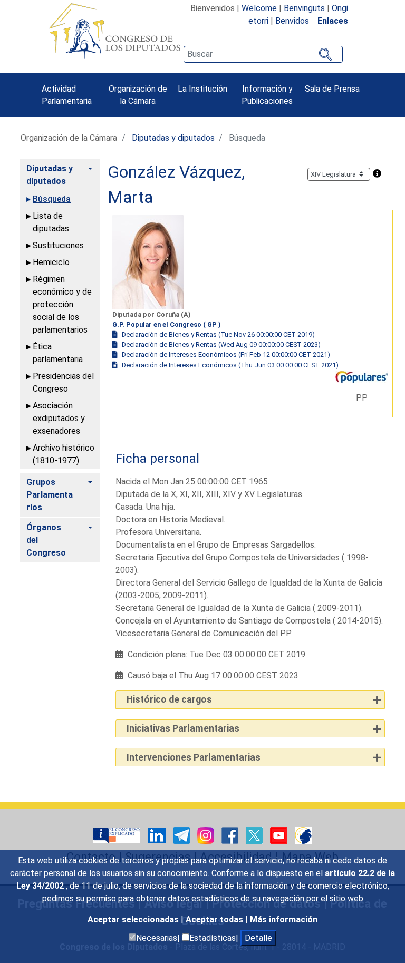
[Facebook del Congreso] (231, 835)
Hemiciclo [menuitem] (51, 262)
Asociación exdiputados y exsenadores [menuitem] (59, 418)
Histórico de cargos (169, 699)
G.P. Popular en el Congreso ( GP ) (166, 324)
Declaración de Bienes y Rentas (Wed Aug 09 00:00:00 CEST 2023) (221, 344)
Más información (283, 920)
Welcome (259, 8)
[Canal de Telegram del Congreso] (182, 835)
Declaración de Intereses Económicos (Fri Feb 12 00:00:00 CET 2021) (226, 354)
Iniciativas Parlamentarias (183, 728)
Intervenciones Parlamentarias (194, 757)
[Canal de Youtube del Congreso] (279, 835)
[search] (263, 54)
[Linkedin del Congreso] (157, 835)
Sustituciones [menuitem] (58, 245)
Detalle (258, 938)
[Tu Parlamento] (117, 835)
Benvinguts (304, 8)
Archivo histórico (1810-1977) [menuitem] (63, 454)
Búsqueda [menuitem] (52, 199)
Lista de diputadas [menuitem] (51, 222)
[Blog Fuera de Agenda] (303, 835)
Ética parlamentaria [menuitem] (58, 353)
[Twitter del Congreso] (255, 835)
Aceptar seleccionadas (134, 920)
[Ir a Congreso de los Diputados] (114, 30)
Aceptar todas (215, 920)
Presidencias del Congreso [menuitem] (63, 382)
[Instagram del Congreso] (207, 835)
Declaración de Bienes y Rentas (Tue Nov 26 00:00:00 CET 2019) (218, 334)
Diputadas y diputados (173, 138)
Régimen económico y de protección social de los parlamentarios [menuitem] (62, 304)
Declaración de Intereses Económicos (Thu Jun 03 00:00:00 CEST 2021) (230, 365)
